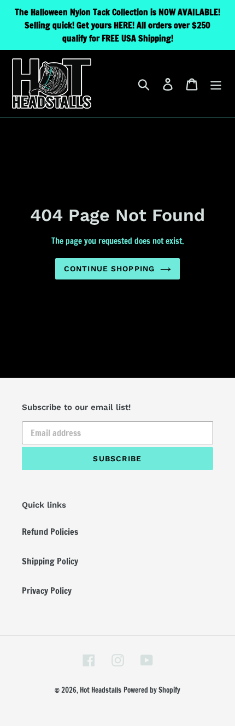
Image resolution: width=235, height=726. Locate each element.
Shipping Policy (50, 561)
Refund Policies (50, 532)
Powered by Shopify (152, 690)
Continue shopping (109, 268)
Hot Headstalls (100, 690)
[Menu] (216, 84)
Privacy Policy (47, 591)
